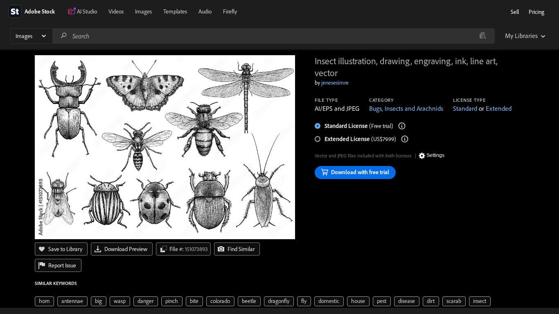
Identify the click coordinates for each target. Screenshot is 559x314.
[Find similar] (483, 36)
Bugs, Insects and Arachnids (406, 108)
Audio (205, 11)
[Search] (63, 35)
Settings (435, 155)
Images (143, 11)
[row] (44, 301)
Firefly (230, 11)
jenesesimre (335, 82)
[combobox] (273, 36)
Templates (175, 11)
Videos (116, 11)
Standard (465, 108)
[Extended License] (405, 139)
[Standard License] (402, 125)
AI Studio (87, 11)
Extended (499, 108)
